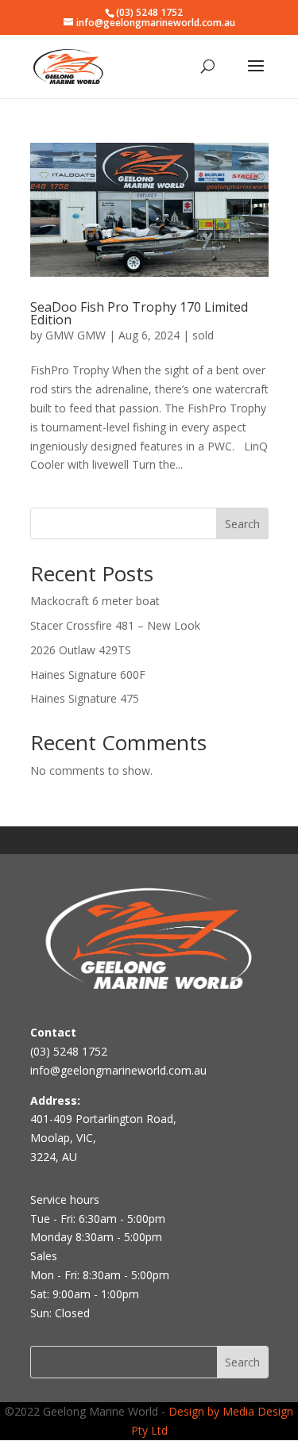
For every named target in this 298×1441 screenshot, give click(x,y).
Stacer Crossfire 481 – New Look (115, 625)
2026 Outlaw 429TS (80, 649)
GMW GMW (75, 335)
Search (242, 523)
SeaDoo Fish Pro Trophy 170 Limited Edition (139, 313)
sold (203, 335)
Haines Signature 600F (87, 674)
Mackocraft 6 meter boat (95, 600)
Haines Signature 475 (84, 698)
